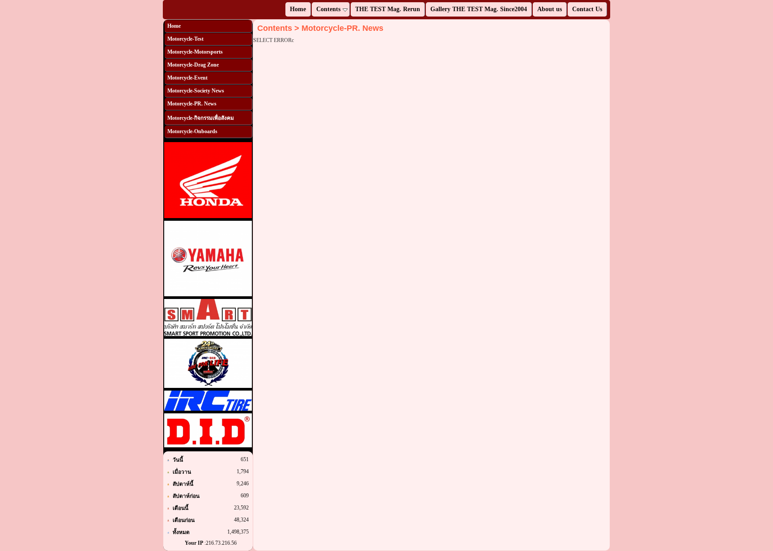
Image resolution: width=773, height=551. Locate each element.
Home (174, 26)
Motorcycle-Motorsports (195, 52)
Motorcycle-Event (187, 78)
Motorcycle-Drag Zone (193, 65)
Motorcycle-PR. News (192, 104)
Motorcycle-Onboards (192, 131)
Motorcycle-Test (185, 39)
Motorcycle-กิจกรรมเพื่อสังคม (200, 118)
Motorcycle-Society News (195, 91)
